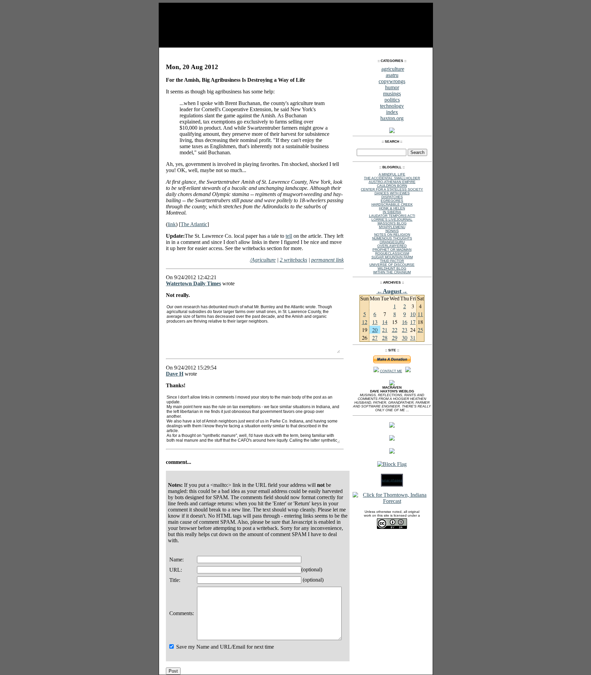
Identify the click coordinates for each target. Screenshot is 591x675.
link (172, 224)
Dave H (174, 374)
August (392, 291)
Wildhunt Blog (392, 268)
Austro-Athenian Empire (392, 182)
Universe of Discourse (392, 265)
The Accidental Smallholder (392, 178)
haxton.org (392, 118)
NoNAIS (392, 231)
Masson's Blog (392, 223)
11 (420, 313)
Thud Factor (392, 261)
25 (420, 329)
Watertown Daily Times (193, 283)
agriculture (392, 69)
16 (404, 321)
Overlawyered (392, 246)
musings (392, 93)
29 (394, 337)
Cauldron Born (392, 185)
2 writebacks (293, 260)
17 (413, 321)
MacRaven (179, 51)
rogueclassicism (392, 253)
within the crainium (392, 272)
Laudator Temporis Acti (392, 216)
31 (413, 337)
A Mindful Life (392, 174)
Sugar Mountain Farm (392, 257)
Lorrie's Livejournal (391, 219)
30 (404, 337)
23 (404, 329)
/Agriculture (263, 260)
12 (364, 321)
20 (375, 329)
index (392, 112)
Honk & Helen (392, 208)
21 (385, 329)
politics (392, 100)
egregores (392, 201)
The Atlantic (194, 224)
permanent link (327, 260)
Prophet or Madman (391, 249)
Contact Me (391, 371)
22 (394, 329)
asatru (392, 75)
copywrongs (392, 81)
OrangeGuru (392, 242)
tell (289, 236)
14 (385, 321)
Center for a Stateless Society (392, 189)
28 (385, 337)
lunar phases (392, 480)
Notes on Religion (392, 234)
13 (375, 321)
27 (375, 337)
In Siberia (392, 212)
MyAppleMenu (392, 227)
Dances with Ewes (392, 193)
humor (392, 87)
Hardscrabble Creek (392, 204)
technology (392, 106)
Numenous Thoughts (392, 238)
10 (413, 313)
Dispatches (392, 197)
